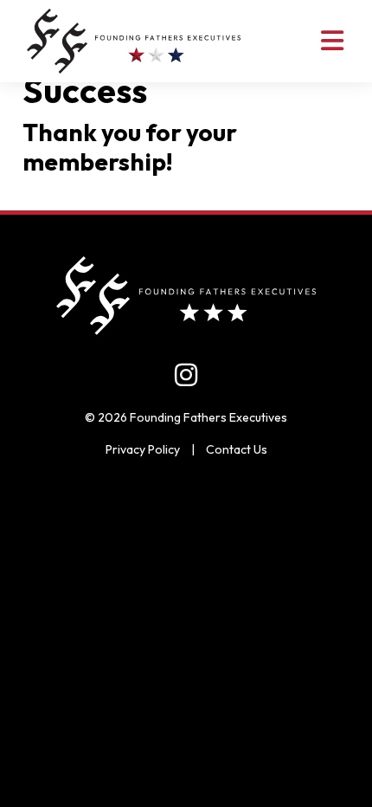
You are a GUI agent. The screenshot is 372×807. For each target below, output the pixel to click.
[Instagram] (186, 374)
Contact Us (236, 449)
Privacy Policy (143, 449)
